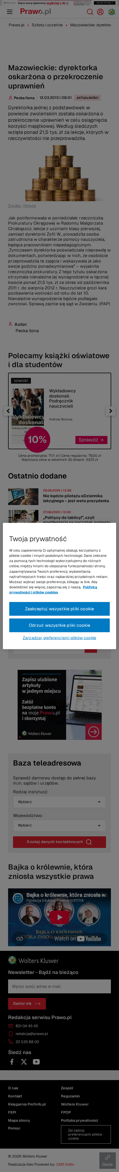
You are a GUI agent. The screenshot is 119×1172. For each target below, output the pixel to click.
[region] (59, 586)
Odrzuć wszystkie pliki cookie (59, 625)
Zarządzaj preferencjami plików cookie (59, 637)
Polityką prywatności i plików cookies (53, 590)
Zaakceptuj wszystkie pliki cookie (59, 608)
